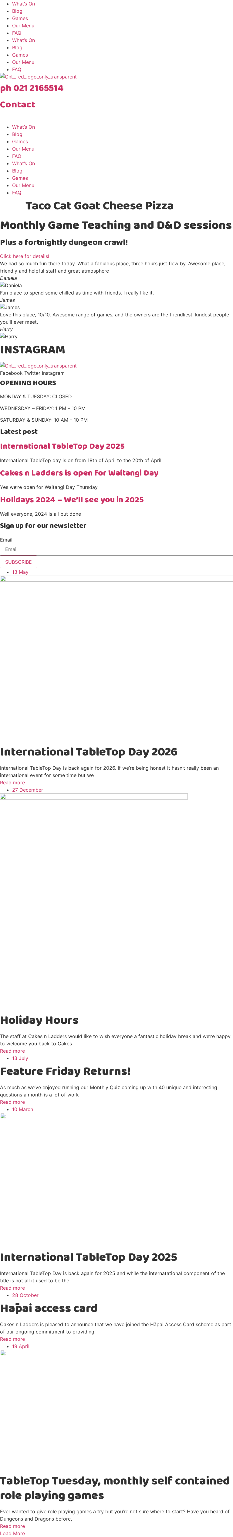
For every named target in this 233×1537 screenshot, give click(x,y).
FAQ (16, 33)
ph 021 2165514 (32, 88)
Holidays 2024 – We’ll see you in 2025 (72, 500)
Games (20, 18)
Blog (17, 11)
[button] (12, 1533)
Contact (17, 105)
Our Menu (23, 26)
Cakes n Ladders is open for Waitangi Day (79, 473)
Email (6, 539)
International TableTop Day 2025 (62, 446)
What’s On (23, 4)
